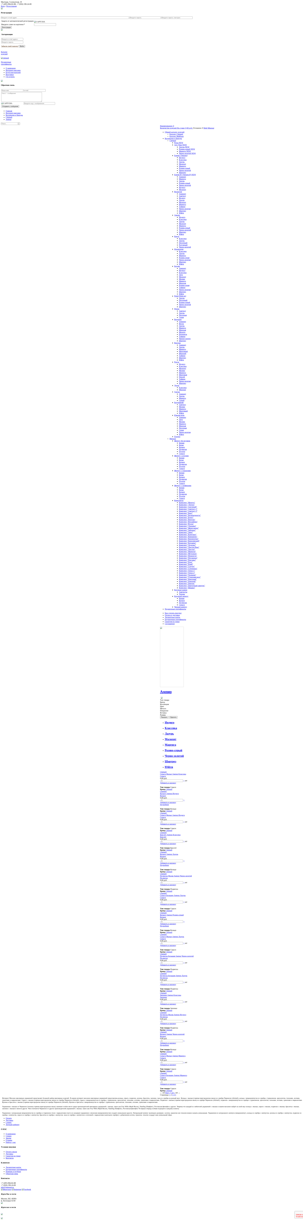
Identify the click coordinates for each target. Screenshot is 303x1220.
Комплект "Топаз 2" (187, 573)
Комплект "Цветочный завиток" (192, 586)
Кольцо (163, 796)
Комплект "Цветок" (187, 583)
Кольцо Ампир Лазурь (169, 854)
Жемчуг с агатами (181, 456)
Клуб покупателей (13, 72)
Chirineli (9, 117)
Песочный (183, 243)
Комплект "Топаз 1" (187, 571)
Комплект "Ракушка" (187, 560)
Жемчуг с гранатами (182, 471)
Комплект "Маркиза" (187, 552)
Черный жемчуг (180, 607)
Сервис (9, 1122)
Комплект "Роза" (186, 562)
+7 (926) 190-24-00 (24, 4)
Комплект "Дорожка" (187, 526)
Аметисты (183, 592)
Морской (182, 354)
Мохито (182, 332)
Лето (181, 275)
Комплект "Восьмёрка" (188, 522)
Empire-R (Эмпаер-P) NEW (185, 175)
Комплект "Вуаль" (186, 524)
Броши (181, 443)
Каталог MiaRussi (176, 136)
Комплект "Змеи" (186, 532)
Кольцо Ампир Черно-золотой (172, 1034)
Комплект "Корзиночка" (189, 539)
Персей (182, 377)
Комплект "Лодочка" (187, 545)
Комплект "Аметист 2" (188, 511)
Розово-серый (184, 168)
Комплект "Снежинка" (188, 569)
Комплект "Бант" (186, 513)
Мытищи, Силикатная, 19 (11, 2)
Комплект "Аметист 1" (188, 509)
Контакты (10, 1158)
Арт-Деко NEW (180, 145)
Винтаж (177, 343)
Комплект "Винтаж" (187, 520)
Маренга (182, 166)
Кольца (182, 447)
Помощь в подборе (13, 1172)
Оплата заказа (11, 1152)
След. (172, 1093)
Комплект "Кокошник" (188, 537)
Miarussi (172, 439)
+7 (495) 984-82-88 (8, 4)
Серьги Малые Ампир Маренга (172, 1056)
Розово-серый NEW (187, 149)
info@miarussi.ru (7, 1187)
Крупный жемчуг (181, 596)
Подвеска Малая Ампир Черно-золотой (176, 876)
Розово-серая (184, 258)
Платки (177, 437)
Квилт (176, 236)
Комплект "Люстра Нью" (189, 547)
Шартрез (182, 173)
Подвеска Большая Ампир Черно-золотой (177, 956)
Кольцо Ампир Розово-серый (172, 915)
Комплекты (178, 500)
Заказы (8, 1138)
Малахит (182, 164)
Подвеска (164, 878)
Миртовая (183, 375)
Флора (176, 309)
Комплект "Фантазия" (188, 579)
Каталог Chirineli (176, 134)
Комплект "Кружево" (187, 543)
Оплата (9, 1118)
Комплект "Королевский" (189, 541)
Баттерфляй (179, 403)
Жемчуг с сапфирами (182, 486)
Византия (178, 192)
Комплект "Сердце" (187, 566)
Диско (176, 385)
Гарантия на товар (172, 622)
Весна (181, 324)
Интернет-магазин (13, 70)
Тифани (182, 207)
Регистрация (11, 6)
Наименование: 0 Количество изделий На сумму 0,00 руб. (176, 127)
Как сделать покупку (173, 613)
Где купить (10, 77)
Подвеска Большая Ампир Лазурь (173, 976)
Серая (181, 317)
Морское (182, 390)
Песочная (183, 315)
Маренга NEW (185, 151)
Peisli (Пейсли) (180, 296)
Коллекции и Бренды (14, 115)
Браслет (163, 837)
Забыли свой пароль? (9, 46)
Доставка (9, 1120)
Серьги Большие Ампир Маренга (173, 1075)
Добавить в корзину (168, 783)
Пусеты (182, 451)
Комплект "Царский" (187, 581)
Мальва (182, 279)
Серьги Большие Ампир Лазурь (173, 895)
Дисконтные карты (172, 617)
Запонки (163, 997)
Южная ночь (179, 415)
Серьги (182, 454)
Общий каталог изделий (174, 132)
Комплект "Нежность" (188, 556)
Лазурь (182, 162)
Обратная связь (12, 1174)
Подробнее (164, 805)
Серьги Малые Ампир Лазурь (172, 937)
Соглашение (170, 624)
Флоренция (178, 249)
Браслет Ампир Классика (170, 835)
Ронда (176, 362)
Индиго (182, 158)
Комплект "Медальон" (188, 554)
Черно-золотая (185, 209)
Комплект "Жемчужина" (189, 528)
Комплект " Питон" (187, 505)
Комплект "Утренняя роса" (190, 577)
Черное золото (185, 339)
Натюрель (183, 334)
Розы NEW (178, 143)
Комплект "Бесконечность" (190, 515)
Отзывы (9, 1140)
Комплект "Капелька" (188, 535)
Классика (183, 160)
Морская (182, 283)
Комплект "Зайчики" (187, 530)
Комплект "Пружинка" (188, 558)
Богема (177, 266)
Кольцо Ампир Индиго (169, 794)
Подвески (183, 449)
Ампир (8, 119)
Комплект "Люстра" (187, 549)
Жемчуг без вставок (182, 441)
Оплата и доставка (172, 615)
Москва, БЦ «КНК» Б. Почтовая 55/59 (9, 1200)
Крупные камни (180, 590)
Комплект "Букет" (186, 517)
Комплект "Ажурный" (188, 507)
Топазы (182, 594)
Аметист (182, 196)
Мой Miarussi (209, 128)
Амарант (182, 177)
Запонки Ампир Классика (170, 995)
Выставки (10, 75)
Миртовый (183, 351)
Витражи (178, 319)
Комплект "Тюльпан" (187, 575)
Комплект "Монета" (187, 503)
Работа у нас (11, 1142)
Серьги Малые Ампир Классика (173, 774)
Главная (9, 111)
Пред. (167, 1093)
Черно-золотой (185, 170)
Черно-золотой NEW (187, 153)
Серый (181, 400)
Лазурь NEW (184, 147)
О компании (11, 68)
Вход (3, 6)
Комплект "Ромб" (186, 564)
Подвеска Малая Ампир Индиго (173, 1015)
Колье (181, 445)
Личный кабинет (12, 1125)
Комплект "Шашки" (187, 588)
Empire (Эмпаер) (180, 155)
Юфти (181, 213)
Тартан (177, 392)
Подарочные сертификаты (175, 609)
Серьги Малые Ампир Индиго (172, 815)
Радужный (183, 245)
